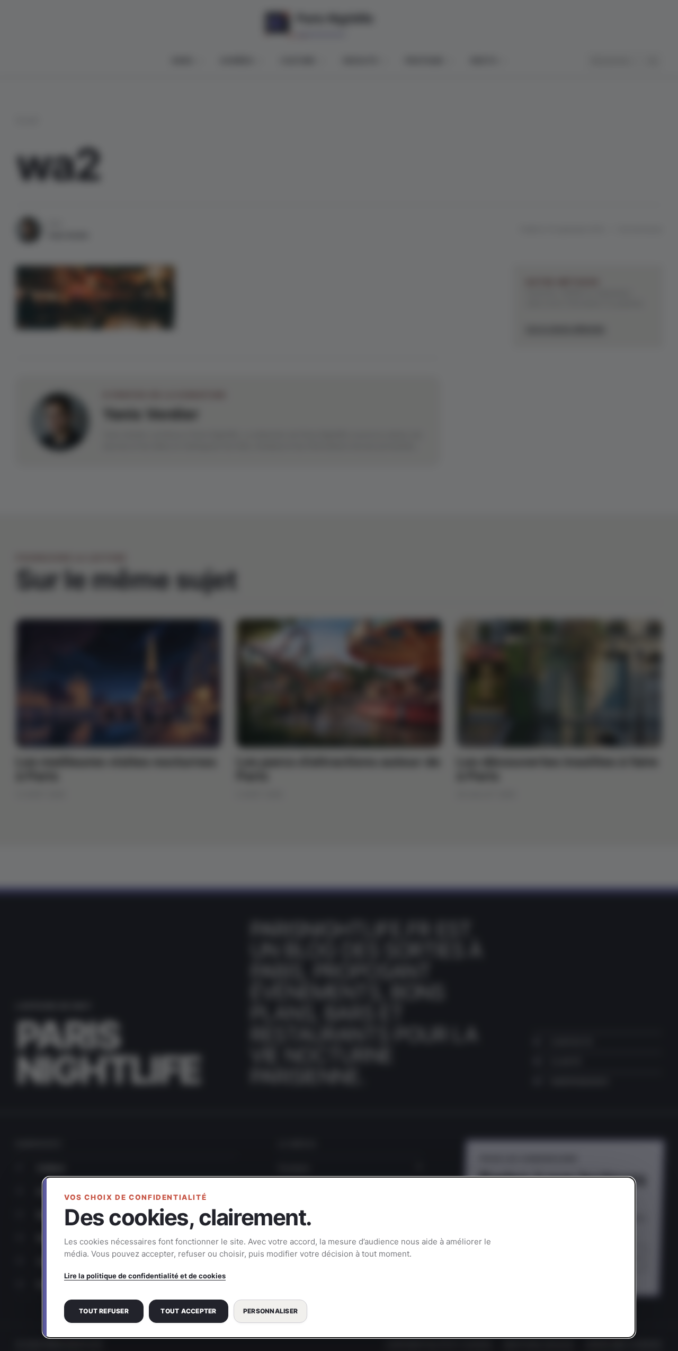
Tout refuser (104, 1311)
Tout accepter (188, 1311)
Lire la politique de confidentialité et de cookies (145, 1275)
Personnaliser (270, 1311)
